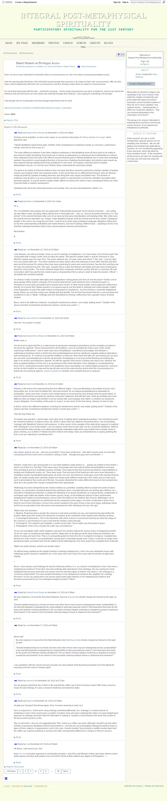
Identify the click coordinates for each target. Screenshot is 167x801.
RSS (6, 778)
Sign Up (117, 2)
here (100, 188)
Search (164, 2)
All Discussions (10, 53)
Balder (29, 201)
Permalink (15, 132)
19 (58, 771)
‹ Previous (11, 771)
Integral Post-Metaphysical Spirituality (83, 19)
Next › (66, 771)
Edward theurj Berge (35, 133)
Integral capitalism (52, 371)
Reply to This (11, 120)
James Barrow (32, 318)
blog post (72, 597)
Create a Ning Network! (26, 2)
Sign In (125, 2)
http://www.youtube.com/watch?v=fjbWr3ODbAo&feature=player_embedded (37, 108)
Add (122, 54)
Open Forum (69, 66)
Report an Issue (133, 786)
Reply (17, 194)
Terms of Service (154, 786)
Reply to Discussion (14, 767)
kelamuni (29, 66)
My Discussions (26, 53)
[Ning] (7, 2)
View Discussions (88, 66)
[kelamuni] (9, 70)
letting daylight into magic (94, 137)
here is (21, 754)
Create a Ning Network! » (141, 83)
